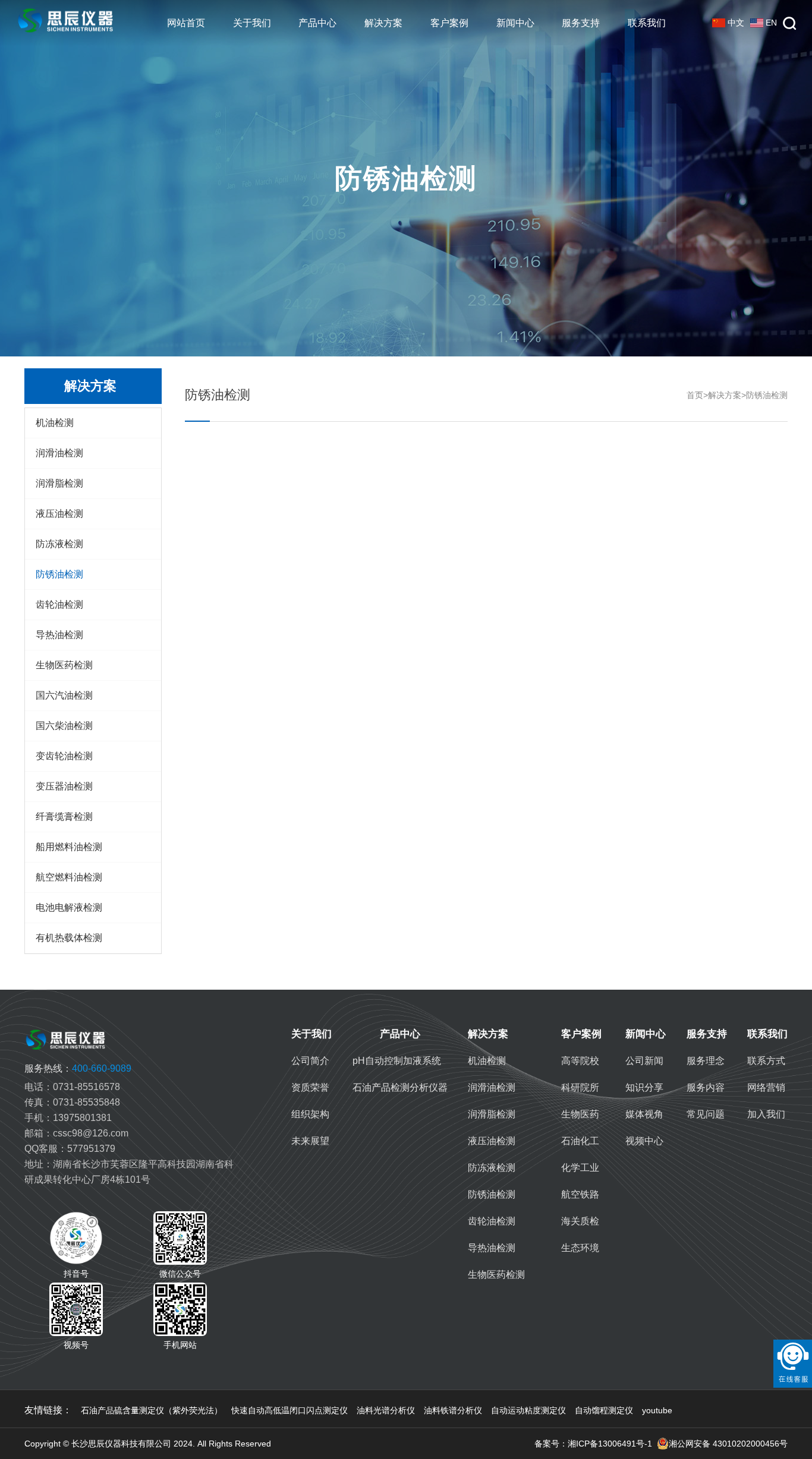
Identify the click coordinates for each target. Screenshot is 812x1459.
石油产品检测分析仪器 (400, 1087)
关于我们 (252, 23)
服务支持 (581, 23)
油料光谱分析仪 (386, 1410)
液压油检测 (59, 514)
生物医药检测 (64, 665)
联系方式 (766, 1061)
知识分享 (644, 1087)
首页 (695, 395)
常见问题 (706, 1114)
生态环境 (580, 1248)
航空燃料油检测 (69, 877)
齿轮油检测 (59, 604)
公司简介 (310, 1061)
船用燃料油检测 (69, 847)
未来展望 (310, 1141)
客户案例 (449, 23)
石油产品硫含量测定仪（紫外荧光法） (151, 1410)
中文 (736, 22)
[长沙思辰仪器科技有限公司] (65, 23)
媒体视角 (644, 1114)
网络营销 (766, 1087)
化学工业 (580, 1168)
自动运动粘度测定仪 (528, 1410)
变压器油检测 (64, 786)
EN (771, 22)
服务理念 (706, 1061)
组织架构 (310, 1114)
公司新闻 (644, 1061)
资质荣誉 (310, 1087)
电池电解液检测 (69, 907)
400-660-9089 (77, 1068)
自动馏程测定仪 (604, 1410)
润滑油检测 (59, 453)
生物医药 (580, 1114)
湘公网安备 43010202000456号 (728, 1443)
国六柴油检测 (64, 726)
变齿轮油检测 (64, 756)
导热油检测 (59, 635)
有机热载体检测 (69, 938)
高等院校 (580, 1061)
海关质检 (580, 1221)
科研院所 (580, 1087)
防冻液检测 (59, 544)
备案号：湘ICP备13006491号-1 (593, 1443)
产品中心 (317, 23)
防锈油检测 (59, 574)
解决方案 (383, 23)
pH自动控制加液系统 (397, 1061)
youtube (657, 1410)
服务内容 (706, 1087)
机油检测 (55, 423)
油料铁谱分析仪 (453, 1410)
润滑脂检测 (59, 483)
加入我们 (766, 1114)
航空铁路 (580, 1194)
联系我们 (647, 23)
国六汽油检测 (64, 695)
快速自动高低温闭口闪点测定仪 (289, 1410)
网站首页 (186, 23)
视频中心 (644, 1141)
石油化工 (580, 1141)
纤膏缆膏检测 (64, 816)
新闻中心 (515, 23)
